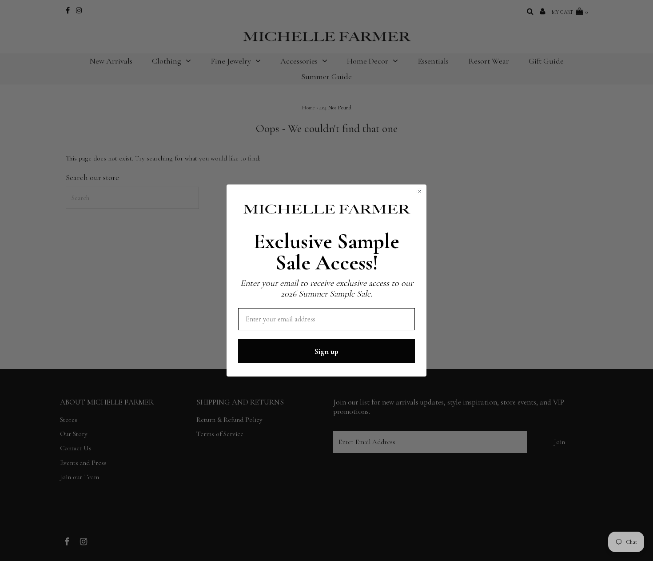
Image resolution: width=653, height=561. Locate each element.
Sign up (326, 351)
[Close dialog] (419, 191)
